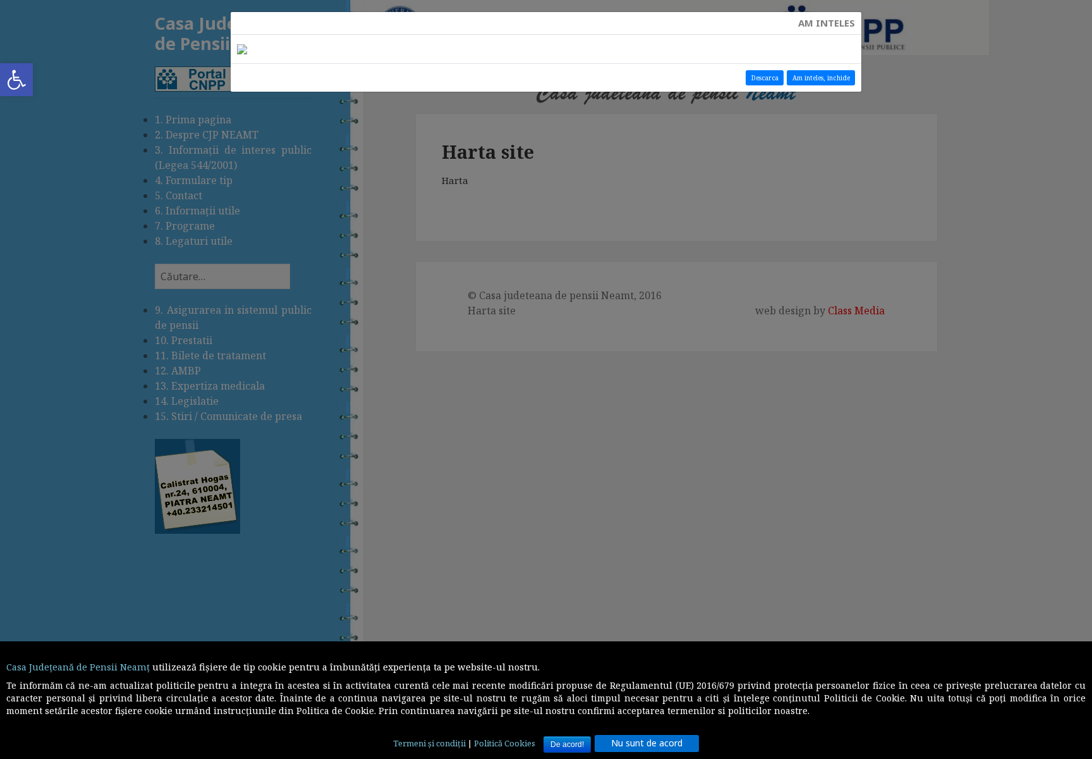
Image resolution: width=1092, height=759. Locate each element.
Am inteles (826, 22)
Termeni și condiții (429, 743)
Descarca (765, 77)
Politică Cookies (504, 743)
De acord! (567, 744)
